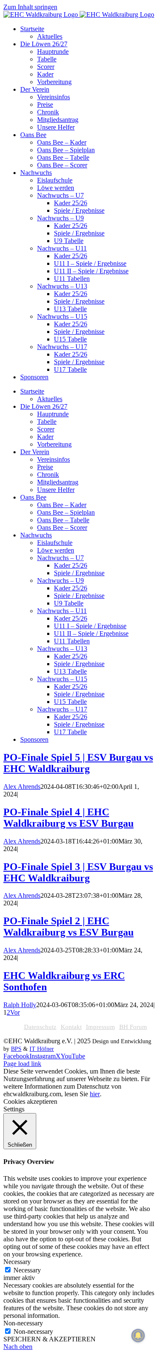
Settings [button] (13, 1109)
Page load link (22, 1063)
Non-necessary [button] (23, 1323)
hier (95, 1093)
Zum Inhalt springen (30, 7)
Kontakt (71, 1026)
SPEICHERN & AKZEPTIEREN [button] (49, 1339)
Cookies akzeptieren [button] (30, 1101)
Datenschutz (40, 1026)
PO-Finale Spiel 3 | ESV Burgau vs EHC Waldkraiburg (78, 872)
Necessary (27, 1270)
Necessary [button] (17, 1261)
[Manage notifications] (138, 1335)
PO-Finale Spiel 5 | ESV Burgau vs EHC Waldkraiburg (78, 763)
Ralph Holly (19, 1004)
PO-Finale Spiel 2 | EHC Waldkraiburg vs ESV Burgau (68, 926)
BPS (16, 1049)
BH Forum (133, 1026)
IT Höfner (41, 1049)
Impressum (100, 1026)
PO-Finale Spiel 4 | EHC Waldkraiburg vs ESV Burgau (68, 818)
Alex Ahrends (21, 786)
